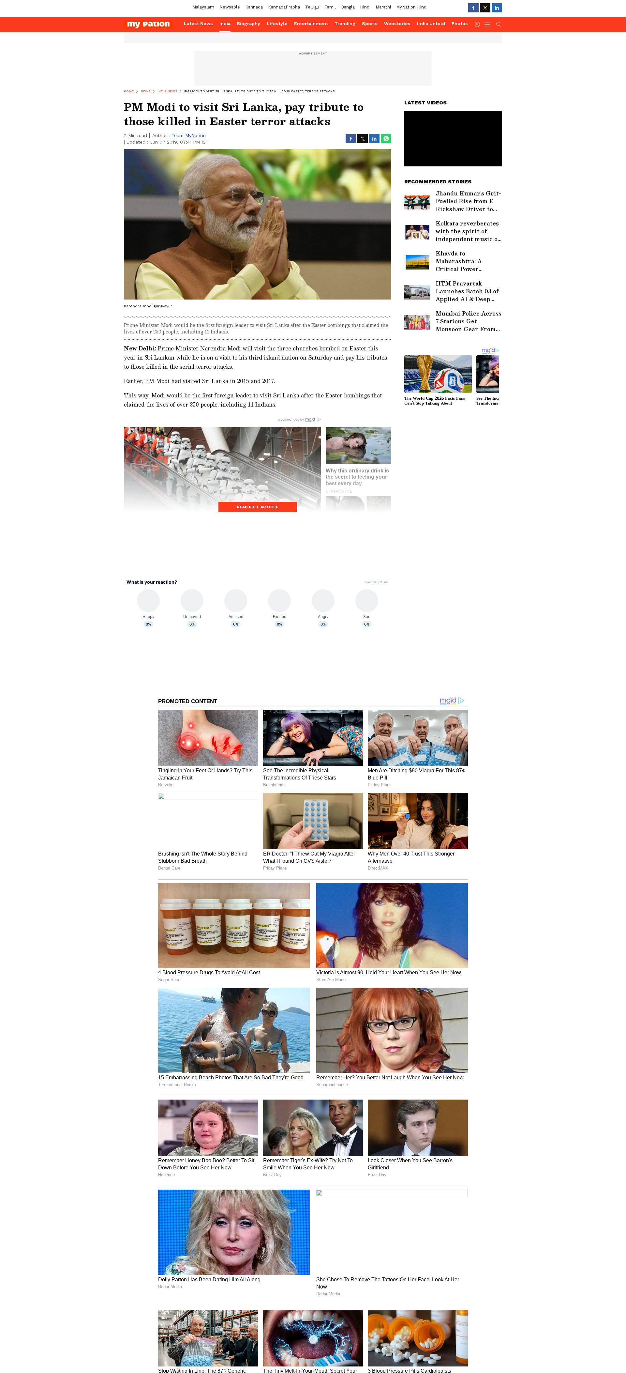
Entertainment (311, 23)
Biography (248, 23)
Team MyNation (188, 135)
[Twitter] (485, 7)
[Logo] (151, 24)
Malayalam (203, 7)
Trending (345, 23)
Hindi (365, 7)
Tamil (330, 7)
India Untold (431, 23)
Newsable (229, 7)
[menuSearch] (498, 24)
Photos (460, 23)
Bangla (348, 7)
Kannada (254, 7)
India (225, 23)
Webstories (397, 23)
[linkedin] (497, 7)
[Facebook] (473, 7)
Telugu (312, 7)
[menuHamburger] (487, 24)
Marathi (383, 7)
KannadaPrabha (284, 7)
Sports (370, 23)
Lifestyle (277, 23)
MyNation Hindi (411, 7)
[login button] (479, 24)
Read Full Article (257, 507)
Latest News (198, 23)
